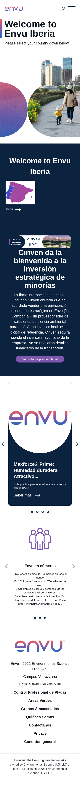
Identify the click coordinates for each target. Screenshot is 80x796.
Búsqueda (63, 9)
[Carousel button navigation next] (77, 444)
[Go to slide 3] (42, 512)
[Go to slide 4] (48, 512)
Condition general (40, 742)
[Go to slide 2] (37, 512)
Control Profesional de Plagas (40, 692)
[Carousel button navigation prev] (3, 444)
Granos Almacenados (40, 709)
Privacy (40, 733)
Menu (71, 9)
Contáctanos (40, 725)
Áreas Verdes (40, 700)
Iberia (10, 209)
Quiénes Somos (40, 717)
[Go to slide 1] (32, 512)
